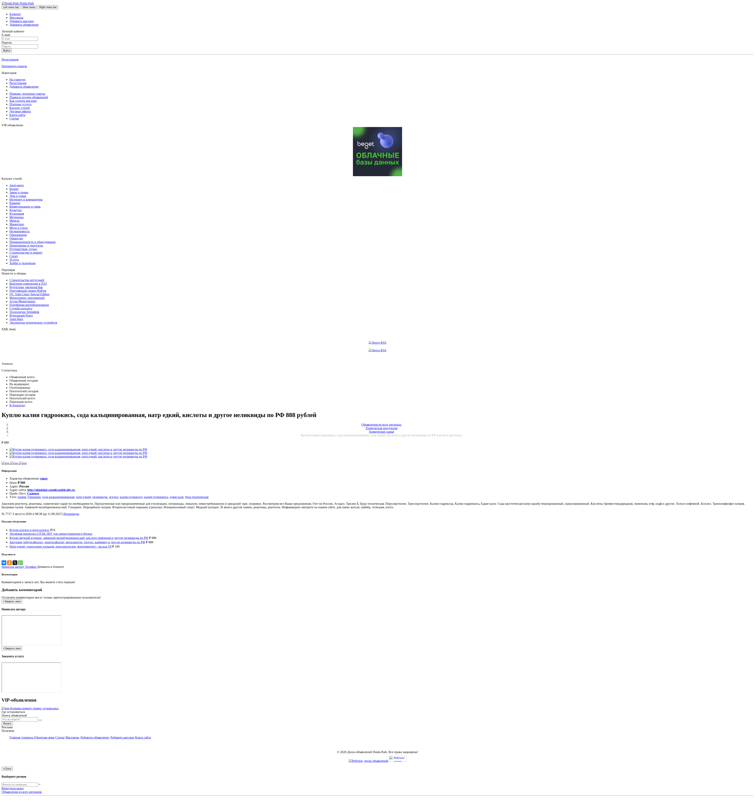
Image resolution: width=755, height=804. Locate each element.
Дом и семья (17, 196)
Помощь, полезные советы (27, 93)
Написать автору (13, 566)
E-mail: (6, 35)
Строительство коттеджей (26, 280)
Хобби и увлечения (22, 263)
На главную (17, 79)
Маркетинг (16, 224)
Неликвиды (71, 514)
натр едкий (83, 497)
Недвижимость (19, 231)
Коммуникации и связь (25, 206)
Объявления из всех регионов (22, 792)
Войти (6, 50)
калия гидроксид (131, 497)
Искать (7, 723)
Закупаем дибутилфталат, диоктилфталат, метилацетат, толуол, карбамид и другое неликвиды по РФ (77, 542)
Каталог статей (19, 108)
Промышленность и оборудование (32, 242)
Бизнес (14, 189)
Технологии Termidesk (24, 312)
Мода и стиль (18, 227)
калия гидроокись (156, 497)
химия (21, 497)
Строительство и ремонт (25, 252)
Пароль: (7, 42)
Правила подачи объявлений (28, 97)
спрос (44, 478)
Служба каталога (20, 308)
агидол (113, 497)
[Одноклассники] (9, 562)
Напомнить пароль (14, 66)
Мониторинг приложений (27, 297)
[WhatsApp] (20, 562)
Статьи (14, 118)
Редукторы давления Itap (26, 287)
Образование (18, 235)
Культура (15, 210)
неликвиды (100, 497)
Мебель (14, 220)
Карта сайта (17, 115)
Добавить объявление (24, 24)
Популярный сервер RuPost (27, 290)
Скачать (33, 493)
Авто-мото (16, 185)
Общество (16, 238)
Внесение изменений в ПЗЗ (28, 283)
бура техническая (196, 497)
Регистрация (10, 59)
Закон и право (18, 192)
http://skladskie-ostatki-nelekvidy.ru (51, 490)
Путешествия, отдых (23, 249)
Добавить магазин (21, 21)
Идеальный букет (21, 315)
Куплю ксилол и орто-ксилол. (29, 530)
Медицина (16, 217)
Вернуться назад (13, 788)
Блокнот (15, 14)
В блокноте (17, 405)
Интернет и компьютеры (26, 199)
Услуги (14, 259)
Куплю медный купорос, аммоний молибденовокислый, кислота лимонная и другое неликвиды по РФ (78, 538)
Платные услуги (20, 104)
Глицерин (34, 497)
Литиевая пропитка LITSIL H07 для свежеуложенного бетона (50, 533)
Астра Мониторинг (22, 301)
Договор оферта (20, 111)
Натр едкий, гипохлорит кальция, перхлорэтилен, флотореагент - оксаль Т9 (60, 546)
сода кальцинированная (58, 497)
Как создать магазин (23, 100)
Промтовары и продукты (26, 245)
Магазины (16, 17)
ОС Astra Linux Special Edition (29, 294)
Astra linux (16, 319)
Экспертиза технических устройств (33, 322)
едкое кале (177, 497)
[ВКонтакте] (4, 562)
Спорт (13, 256)
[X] (15, 562)
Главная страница (21, 737)
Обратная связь (44, 737)
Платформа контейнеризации (29, 305)
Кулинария (16, 213)
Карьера (14, 203)
